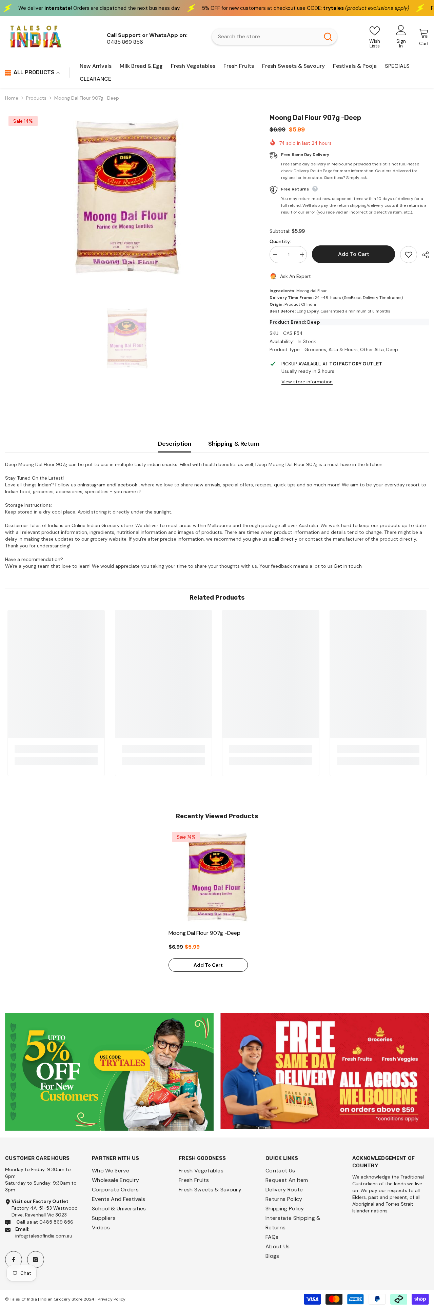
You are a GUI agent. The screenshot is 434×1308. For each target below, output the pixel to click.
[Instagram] (35, 1259)
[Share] (423, 255)
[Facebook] (13, 1259)
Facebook (126, 485)
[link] (56, 749)
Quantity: (280, 241)
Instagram (94, 485)
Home (11, 98)
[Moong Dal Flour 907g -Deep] (217, 877)
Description (174, 444)
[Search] (274, 36)
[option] (127, 197)
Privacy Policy (111, 1299)
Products (36, 98)
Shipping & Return (233, 444)
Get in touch (348, 566)
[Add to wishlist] (408, 254)
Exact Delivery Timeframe (375, 297)
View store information (307, 382)
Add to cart (353, 254)
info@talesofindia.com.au (43, 1236)
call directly (284, 539)
